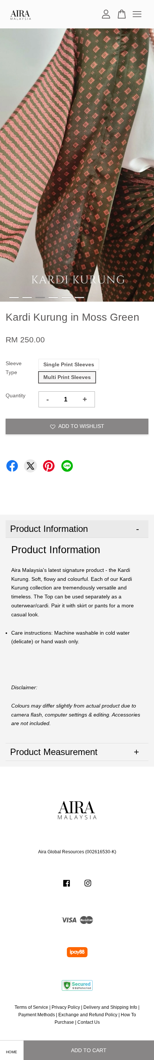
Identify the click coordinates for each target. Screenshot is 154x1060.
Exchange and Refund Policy (87, 1014)
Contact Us (88, 1022)
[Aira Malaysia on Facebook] (66, 887)
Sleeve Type (14, 367)
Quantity (15, 395)
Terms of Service (31, 1007)
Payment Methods (36, 1014)
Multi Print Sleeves (67, 377)
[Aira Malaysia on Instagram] (88, 887)
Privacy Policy (66, 1007)
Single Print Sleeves (68, 364)
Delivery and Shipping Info (110, 1007)
